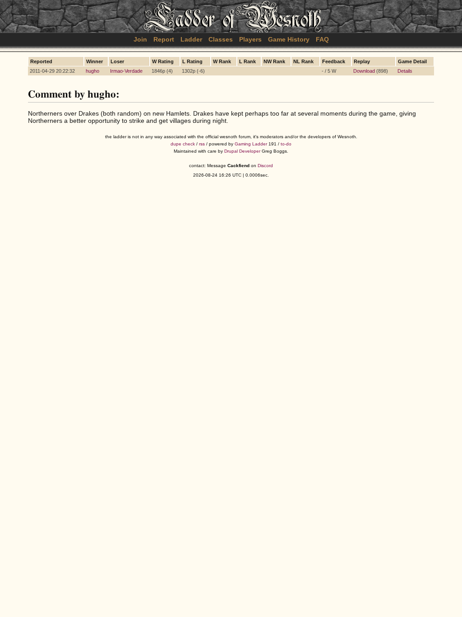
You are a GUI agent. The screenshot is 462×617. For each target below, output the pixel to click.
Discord (265, 165)
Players (250, 39)
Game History (289, 39)
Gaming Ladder (251, 143)
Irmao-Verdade (126, 71)
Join (140, 39)
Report (163, 39)
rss (202, 143)
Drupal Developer (242, 151)
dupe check (183, 143)
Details (404, 71)
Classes (220, 39)
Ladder (191, 39)
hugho (92, 71)
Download (364, 71)
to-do (286, 143)
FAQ (322, 39)
